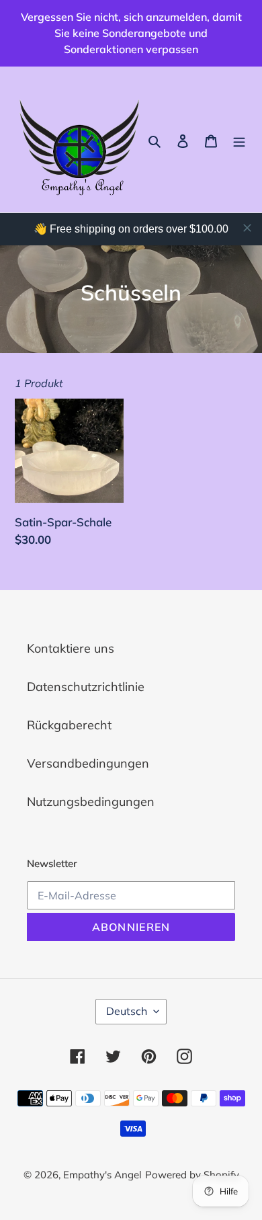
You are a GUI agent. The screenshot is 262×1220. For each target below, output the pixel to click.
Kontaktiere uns (70, 648)
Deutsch (126, 1011)
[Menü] (239, 139)
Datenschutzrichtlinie (85, 686)
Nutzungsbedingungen (91, 801)
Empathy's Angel (102, 1174)
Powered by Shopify (192, 1174)
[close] (247, 228)
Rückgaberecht (69, 725)
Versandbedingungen (88, 763)
